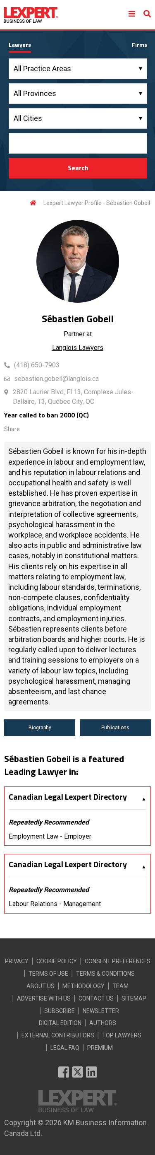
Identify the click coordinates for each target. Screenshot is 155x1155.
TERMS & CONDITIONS (105, 973)
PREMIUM (100, 1047)
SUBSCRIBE (59, 1011)
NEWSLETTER (101, 1011)
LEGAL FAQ (64, 1047)
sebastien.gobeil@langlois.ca (56, 379)
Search (78, 168)
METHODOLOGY (83, 986)
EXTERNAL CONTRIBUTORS (57, 1035)
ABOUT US (40, 986)
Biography (40, 728)
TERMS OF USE (48, 973)
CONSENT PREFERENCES (117, 961)
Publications (115, 728)
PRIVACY (17, 961)
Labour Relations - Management (55, 904)
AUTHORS (102, 1023)
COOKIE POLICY (56, 961)
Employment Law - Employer (50, 836)
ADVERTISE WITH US (44, 998)
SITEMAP (134, 998)
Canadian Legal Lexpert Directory (68, 797)
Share (12, 429)
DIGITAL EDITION (60, 1023)
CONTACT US (96, 998)
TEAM (120, 986)
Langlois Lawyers (77, 348)
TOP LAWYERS (121, 1035)
